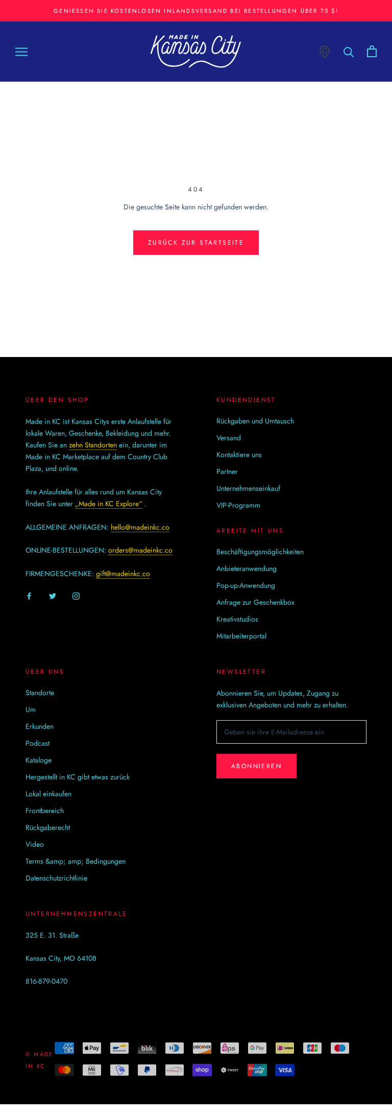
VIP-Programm (238, 505)
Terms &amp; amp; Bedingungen (76, 861)
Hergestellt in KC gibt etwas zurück (78, 777)
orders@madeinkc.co (140, 550)
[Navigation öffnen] (21, 51)
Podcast (38, 743)
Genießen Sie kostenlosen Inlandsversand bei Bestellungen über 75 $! (196, 11)
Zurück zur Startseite (196, 242)
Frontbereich (45, 810)
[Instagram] (76, 596)
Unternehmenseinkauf (248, 488)
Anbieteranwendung (246, 568)
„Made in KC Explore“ (108, 503)
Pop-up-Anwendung (245, 585)
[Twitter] (52, 596)
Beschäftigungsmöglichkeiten (260, 552)
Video (35, 844)
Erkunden (40, 726)
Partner (227, 471)
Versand (228, 438)
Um (31, 709)
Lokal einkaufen (48, 794)
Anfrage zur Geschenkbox (255, 602)
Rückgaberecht (48, 827)
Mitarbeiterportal (241, 636)
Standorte (40, 692)
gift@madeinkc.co (123, 573)
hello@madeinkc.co (140, 527)
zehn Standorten (93, 445)
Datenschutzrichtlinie (56, 878)
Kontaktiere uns (239, 454)
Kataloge (39, 760)
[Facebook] (29, 596)
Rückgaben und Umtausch (255, 421)
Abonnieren (256, 766)
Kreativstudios (237, 619)
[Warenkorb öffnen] (372, 51)
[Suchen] (349, 51)
